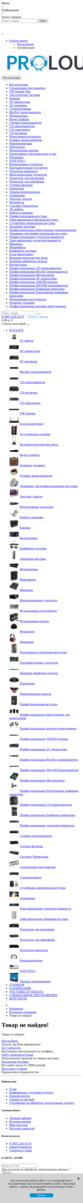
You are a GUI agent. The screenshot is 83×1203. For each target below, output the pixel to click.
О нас (13, 1089)
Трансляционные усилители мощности (35, 240)
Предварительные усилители (28, 167)
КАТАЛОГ (16, 330)
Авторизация (25, 47)
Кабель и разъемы (21, 212)
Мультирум (16, 202)
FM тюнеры (17, 147)
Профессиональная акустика (28, 216)
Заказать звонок (38, 316)
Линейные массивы (22, 226)
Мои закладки (18, 1125)
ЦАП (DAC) (17, 160)
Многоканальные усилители (28, 174)
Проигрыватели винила (25, 136)
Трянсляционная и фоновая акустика (33, 219)
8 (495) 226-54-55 (20, 1143)
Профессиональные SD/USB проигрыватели (38, 285)
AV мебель (16, 209)
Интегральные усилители (26, 164)
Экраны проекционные (24, 192)
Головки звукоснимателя (25, 140)
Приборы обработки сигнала (28, 261)
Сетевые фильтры (21, 185)
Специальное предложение (27, 88)
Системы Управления (23, 205)
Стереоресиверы (20, 108)
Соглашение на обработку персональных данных (41, 1102)
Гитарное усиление (22, 302)
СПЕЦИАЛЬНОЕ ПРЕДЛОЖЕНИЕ (33, 995)
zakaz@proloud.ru (20, 1147)
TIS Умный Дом (19, 91)
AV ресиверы (18, 105)
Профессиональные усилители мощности (36, 237)
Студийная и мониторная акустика (32, 223)
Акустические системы (24, 95)
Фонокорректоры (20, 143)
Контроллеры (18, 264)
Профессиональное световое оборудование (37, 306)
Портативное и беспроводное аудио (32, 153)
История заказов (20, 1121)
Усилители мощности (23, 171)
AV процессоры (19, 102)
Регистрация (25, 44)
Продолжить (10, 1041)
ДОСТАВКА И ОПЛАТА (26, 991)
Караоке (14, 98)
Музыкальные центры (23, 150)
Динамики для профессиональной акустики (38, 233)
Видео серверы (19, 119)
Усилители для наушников (26, 178)
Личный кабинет (20, 1118)
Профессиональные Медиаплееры (31, 275)
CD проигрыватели (22, 126)
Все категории (18, 84)
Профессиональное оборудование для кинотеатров (42, 230)
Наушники (16, 157)
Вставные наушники (22, 1012)
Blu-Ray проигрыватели (25, 112)
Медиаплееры (18, 115)
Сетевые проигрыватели (25, 122)
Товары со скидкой (21, 1099)
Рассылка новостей (22, 1128)
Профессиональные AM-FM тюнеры (33, 282)
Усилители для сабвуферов (26, 181)
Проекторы (16, 188)
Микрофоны (17, 247)
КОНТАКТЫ (18, 998)
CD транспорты (19, 129)
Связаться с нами (20, 1150)
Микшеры (16, 243)
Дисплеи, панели (20, 198)
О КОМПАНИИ (20, 988)
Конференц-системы (22, 250)
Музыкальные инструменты (27, 299)
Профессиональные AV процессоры (33, 278)
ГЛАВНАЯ (16, 984)
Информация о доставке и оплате (31, 1092)
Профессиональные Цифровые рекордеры (37, 289)
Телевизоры (17, 195)
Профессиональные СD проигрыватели (35, 268)
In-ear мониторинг (21, 254)
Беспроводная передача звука (28, 257)
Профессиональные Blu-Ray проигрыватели (38, 271)
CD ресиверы (18, 133)
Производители (19, 1096)
